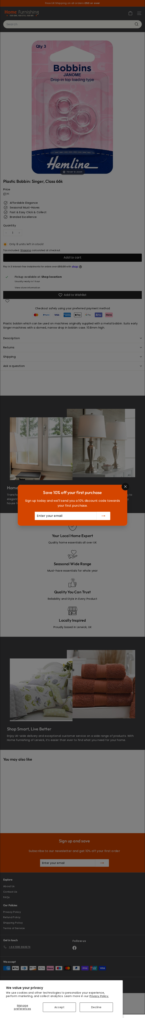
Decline (96, 1007)
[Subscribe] (103, 516)
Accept (59, 1007)
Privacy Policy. (99, 996)
